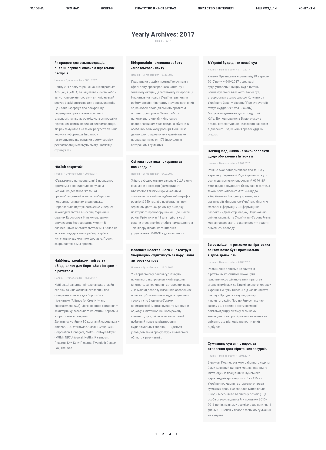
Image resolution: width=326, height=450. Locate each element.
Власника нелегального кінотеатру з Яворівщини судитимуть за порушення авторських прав (162, 255)
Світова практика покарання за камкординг (156, 164)
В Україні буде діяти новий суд (232, 63)
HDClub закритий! (69, 167)
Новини (59, 80)
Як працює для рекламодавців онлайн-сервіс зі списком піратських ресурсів (85, 68)
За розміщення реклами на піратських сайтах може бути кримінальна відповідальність (239, 250)
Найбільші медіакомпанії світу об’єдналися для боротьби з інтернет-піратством (86, 265)
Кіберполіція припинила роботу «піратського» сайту (156, 65)
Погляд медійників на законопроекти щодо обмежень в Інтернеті (238, 153)
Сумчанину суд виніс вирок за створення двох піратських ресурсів (237, 346)
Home (158, 40)
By (74, 80)
